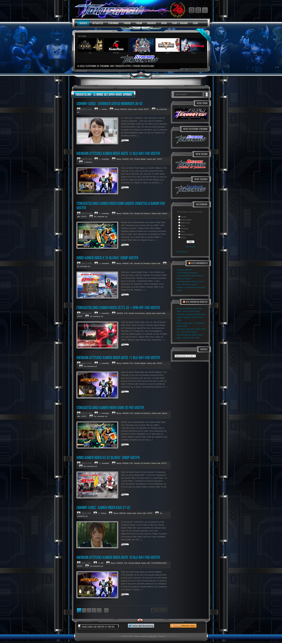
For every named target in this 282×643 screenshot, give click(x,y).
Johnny (104, 109)
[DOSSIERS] (150, 24)
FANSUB (123, 109)
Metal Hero (185, 223)
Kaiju (183, 226)
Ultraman (184, 229)
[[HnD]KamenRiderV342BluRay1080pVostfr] (108, 457)
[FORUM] (138, 24)
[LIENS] (194, 24)
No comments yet (100, 216)
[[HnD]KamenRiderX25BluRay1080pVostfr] (107, 257)
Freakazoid (152, 636)
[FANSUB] (126, 24)
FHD (131, 159)
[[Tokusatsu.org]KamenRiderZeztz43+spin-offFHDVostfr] (118, 307)
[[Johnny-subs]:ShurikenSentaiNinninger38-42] (109, 103)
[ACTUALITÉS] (97, 24)
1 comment (88, 162)
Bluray (116, 109)
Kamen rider (151, 159)
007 (102, 563)
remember (105, 159)
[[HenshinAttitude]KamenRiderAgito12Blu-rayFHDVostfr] (118, 153)
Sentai (183, 217)
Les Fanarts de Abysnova (187, 273)
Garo (183, 232)
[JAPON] (163, 24)
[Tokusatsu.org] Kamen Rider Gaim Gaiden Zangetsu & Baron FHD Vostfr (191, 317)
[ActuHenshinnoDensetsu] (197, 301)
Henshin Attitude (140, 159)
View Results (190, 247)
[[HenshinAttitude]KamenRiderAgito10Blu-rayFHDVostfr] (118, 557)
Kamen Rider (186, 220)
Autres (183, 238)
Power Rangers (187, 235)
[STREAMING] (112, 24)
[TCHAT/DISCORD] (179, 24)
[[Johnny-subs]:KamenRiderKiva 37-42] (103, 507)
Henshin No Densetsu (142, 213)
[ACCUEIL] (83, 24)
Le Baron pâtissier (184, 270)
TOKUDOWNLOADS (158, 563)
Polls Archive (182, 252)
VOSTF (146, 109)
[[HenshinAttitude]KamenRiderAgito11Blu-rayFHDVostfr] (118, 357)
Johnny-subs (132, 109)
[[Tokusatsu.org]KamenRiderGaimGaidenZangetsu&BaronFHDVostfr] (121, 205)
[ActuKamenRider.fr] (199, 263)
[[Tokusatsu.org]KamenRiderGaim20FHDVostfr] (110, 407)
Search (206, 94)
